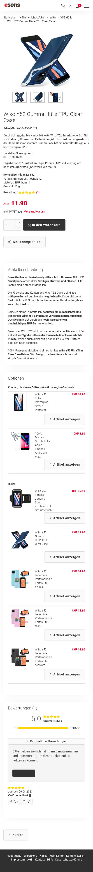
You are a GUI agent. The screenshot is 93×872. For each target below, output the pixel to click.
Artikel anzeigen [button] (66, 419)
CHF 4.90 (79, 433)
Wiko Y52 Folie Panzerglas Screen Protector (41, 402)
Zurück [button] (17, 835)
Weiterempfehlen (26, 242)
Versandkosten (34, 211)
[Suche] (63, 5)
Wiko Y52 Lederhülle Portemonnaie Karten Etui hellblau (43, 579)
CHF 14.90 (78, 571)
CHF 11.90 (78, 532)
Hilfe (50, 859)
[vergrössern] (46, 60)
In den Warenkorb (46, 225)
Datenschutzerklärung (68, 859)
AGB (30, 859)
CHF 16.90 (78, 394)
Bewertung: (10, 192)
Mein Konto (57, 855)
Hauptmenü (14, 855)
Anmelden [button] (25, 773)
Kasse (43, 855)
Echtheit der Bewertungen (48, 741)
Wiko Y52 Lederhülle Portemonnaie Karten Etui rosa (43, 618)
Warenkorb (31, 855)
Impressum (18, 859)
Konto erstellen (75, 855)
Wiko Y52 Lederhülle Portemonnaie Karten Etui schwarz (43, 657)
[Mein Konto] (70, 5)
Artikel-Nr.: (9, 128)
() (16, 801)
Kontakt (40, 859)
